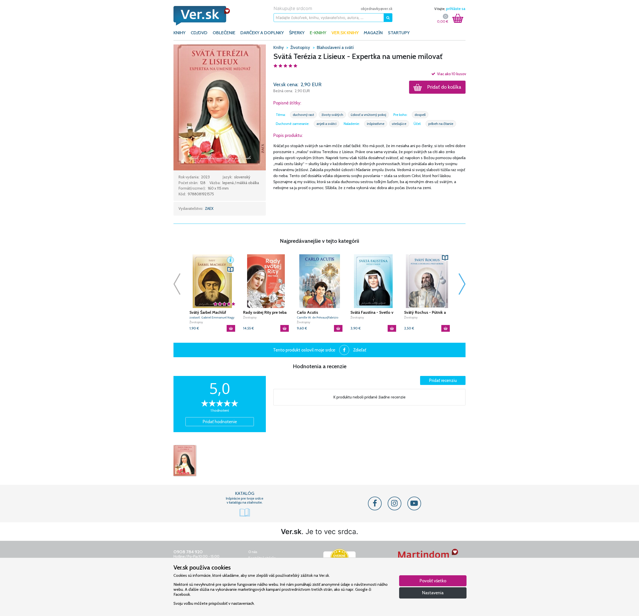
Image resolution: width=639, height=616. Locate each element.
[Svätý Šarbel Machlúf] (212, 281)
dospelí (420, 114)
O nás (252, 552)
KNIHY (179, 32)
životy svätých (332, 114)
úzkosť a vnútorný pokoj (368, 114)
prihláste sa (455, 8)
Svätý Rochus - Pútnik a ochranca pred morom (425, 312)
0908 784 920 (188, 552)
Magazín (373, 32)
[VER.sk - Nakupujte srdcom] (207, 15)
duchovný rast (303, 114)
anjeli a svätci (326, 123)
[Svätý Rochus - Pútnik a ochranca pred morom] (427, 281)
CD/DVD (199, 32)
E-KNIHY (318, 32)
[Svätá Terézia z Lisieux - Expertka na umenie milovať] (184, 460)
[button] (219, 107)
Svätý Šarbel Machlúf (207, 312)
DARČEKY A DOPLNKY (262, 32)
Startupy (399, 32)
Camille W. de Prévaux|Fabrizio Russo (317, 317)
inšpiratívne (375, 123)
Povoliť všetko (433, 580)
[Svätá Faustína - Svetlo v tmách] (373, 281)
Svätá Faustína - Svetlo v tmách (371, 312)
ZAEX (209, 208)
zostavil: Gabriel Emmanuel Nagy (211, 317)
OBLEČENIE (224, 32)
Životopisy (196, 322)
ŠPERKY (297, 32)
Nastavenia (433, 592)
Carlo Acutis (307, 312)
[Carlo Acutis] (319, 281)
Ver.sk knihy (345, 32)
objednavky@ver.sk (376, 8)
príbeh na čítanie (440, 123)
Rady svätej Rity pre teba (265, 312)
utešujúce (399, 123)
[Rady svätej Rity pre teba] (266, 281)
